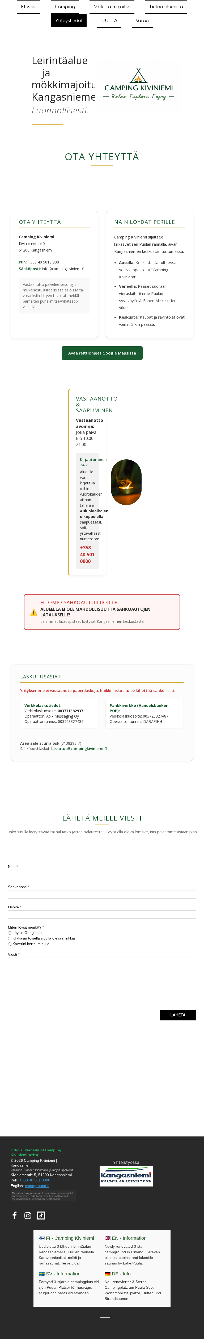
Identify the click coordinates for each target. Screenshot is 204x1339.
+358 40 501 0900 (87, 554)
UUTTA (109, 20)
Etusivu (28, 7)
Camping (65, 7)
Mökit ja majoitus (112, 7)
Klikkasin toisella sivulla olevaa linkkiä (43, 938)
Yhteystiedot (69, 20)
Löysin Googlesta (26, 932)
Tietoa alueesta (166, 7)
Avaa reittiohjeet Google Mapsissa (102, 353)
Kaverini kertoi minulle (30, 944)
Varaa (142, 20)
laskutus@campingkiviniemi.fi (79, 748)
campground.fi (37, 1186)
